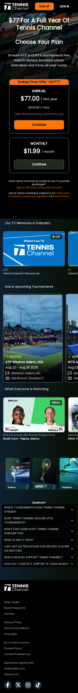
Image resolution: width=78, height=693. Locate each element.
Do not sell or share (16, 642)
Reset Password (14, 608)
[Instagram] (29, 685)
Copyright (10, 634)
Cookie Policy (13, 648)
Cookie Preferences (17, 654)
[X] (19, 685)
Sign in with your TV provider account (39, 187)
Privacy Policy (61, 196)
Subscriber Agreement (36, 196)
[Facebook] (9, 685)
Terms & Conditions (16, 628)
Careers (9, 614)
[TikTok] (39, 685)
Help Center (12, 602)
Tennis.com (11, 674)
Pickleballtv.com (14, 668)
